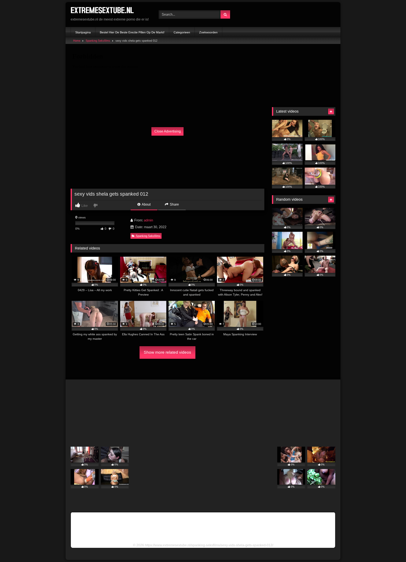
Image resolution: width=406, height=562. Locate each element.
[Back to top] (393, 549)
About (146, 204)
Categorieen (182, 32)
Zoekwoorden (208, 32)
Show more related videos (167, 352)
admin (148, 220)
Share (174, 204)
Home (76, 40)
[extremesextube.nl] (102, 11)
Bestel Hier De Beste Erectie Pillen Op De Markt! (132, 32)
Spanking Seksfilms (98, 40)
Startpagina (83, 32)
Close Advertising (167, 131)
